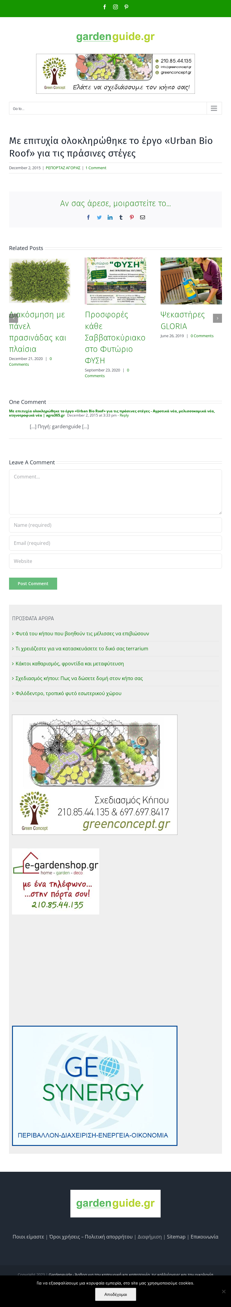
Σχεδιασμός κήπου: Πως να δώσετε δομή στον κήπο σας (79, 678)
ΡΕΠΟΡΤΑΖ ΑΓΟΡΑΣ (63, 167)
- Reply (123, 415)
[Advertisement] (115, 970)
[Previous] (13, 318)
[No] (223, 1291)
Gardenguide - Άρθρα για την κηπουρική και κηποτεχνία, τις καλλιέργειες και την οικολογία (131, 1274)
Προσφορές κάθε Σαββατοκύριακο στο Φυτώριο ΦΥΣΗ (115, 337)
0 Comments (202, 335)
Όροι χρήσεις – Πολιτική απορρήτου (91, 1236)
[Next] (217, 318)
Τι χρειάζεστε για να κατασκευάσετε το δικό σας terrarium (82, 648)
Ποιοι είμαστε (28, 1236)
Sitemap (176, 1236)
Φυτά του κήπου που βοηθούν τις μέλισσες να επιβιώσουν (82, 633)
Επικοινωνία (204, 1236)
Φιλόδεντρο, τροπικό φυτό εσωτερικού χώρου (69, 693)
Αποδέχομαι (115, 1294)
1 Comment (95, 167)
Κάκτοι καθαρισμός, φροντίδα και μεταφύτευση (70, 663)
